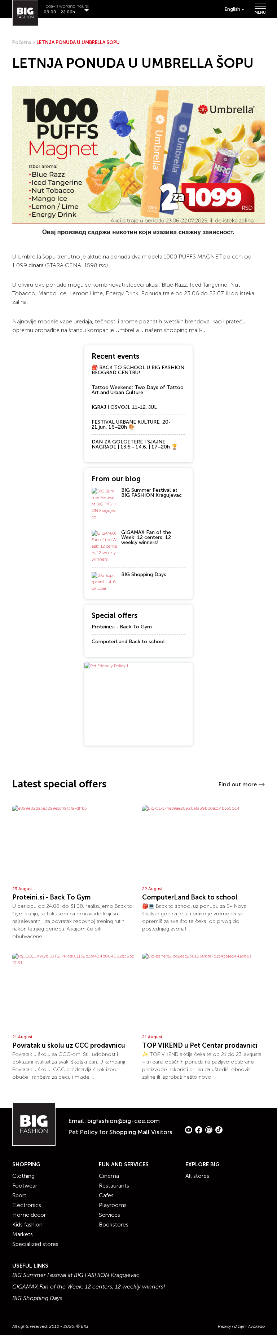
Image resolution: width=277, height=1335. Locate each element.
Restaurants (114, 1185)
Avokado (256, 1326)
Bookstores (113, 1224)
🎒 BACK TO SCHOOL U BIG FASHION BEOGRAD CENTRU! (138, 370)
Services (109, 1214)
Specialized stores (35, 1244)
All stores (197, 1175)
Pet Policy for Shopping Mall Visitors (120, 1132)
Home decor (29, 1214)
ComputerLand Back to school (128, 641)
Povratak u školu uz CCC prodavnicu (68, 1045)
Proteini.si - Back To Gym (122, 627)
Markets (22, 1234)
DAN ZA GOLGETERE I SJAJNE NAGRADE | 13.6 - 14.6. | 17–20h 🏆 (134, 444)
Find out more (237, 784)
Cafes (106, 1195)
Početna (21, 42)
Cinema (109, 1175)
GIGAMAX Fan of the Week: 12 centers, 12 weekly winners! (146, 537)
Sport (19, 1195)
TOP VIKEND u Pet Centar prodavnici (200, 1045)
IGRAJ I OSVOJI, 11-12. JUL (124, 407)
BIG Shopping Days (143, 574)
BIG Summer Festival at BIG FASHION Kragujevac (151, 492)
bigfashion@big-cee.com (123, 1120)
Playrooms (113, 1205)
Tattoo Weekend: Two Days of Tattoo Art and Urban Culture (138, 389)
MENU (260, 12)
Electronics (26, 1205)
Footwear (24, 1185)
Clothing (23, 1175)
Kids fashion (27, 1224)
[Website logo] (25, 13)
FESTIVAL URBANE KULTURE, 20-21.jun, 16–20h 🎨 (131, 424)
